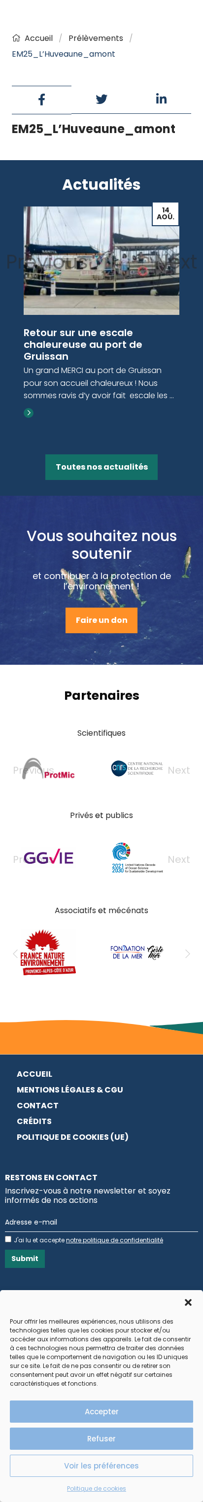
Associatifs (75, 910)
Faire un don (102, 620)
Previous (47, 262)
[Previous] (15, 954)
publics (119, 815)
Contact (38, 1105)
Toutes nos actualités (102, 467)
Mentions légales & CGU (70, 1089)
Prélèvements (95, 38)
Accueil (39, 38)
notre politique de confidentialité (114, 1240)
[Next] (187, 954)
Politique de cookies (96, 1488)
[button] (188, 1302)
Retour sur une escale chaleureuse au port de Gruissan (83, 344)
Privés (81, 815)
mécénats (128, 910)
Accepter (102, 1411)
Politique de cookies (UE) (73, 1137)
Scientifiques (101, 733)
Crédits (34, 1121)
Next (176, 262)
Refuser (101, 1439)
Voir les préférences (101, 1466)
